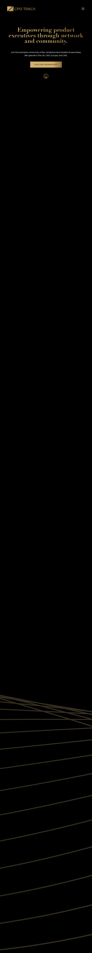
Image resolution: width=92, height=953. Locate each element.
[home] (21, 8)
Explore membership (46, 64)
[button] (82, 8)
